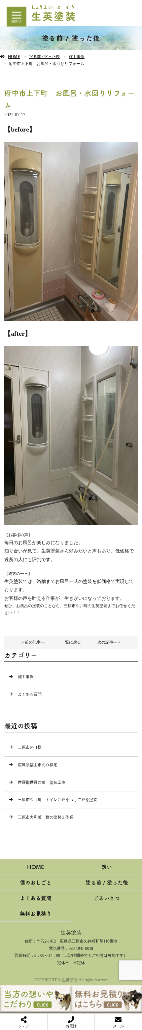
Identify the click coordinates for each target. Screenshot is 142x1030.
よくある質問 (30, 694)
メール (118, 1026)
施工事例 (77, 56)
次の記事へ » (108, 642)
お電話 (71, 1026)
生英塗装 (71, 933)
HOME (14, 56)
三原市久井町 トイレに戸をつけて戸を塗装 (57, 799)
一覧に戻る (71, 642)
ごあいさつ (106, 898)
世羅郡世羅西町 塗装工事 (41, 782)
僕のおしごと (36, 882)
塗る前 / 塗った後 (44, 56)
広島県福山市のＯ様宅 (37, 765)
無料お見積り (36, 913)
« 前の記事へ (33, 642)
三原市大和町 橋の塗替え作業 (45, 817)
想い (106, 867)
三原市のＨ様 (30, 747)
